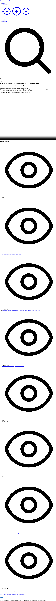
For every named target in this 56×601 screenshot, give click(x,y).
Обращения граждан (5, 4)
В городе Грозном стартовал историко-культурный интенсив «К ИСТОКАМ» (13, 366)
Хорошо (44, 600)
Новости (3, 2)
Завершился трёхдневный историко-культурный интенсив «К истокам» (12, 254)
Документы (3, 3)
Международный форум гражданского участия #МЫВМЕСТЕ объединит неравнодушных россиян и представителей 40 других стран (21, 310)
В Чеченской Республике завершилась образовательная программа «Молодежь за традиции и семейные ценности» (18, 477)
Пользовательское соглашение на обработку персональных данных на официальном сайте (13, 594)
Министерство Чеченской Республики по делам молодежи (8, 0)
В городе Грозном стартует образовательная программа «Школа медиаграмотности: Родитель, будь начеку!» (17, 533)
